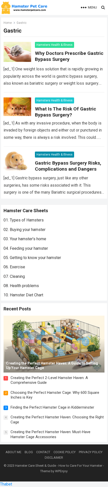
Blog (29, 452)
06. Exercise (14, 267)
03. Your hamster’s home (25, 238)
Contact (43, 452)
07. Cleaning (14, 276)
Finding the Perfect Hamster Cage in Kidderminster (52, 407)
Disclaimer (54, 457)
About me (13, 452)
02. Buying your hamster (24, 229)
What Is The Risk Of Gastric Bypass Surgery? (65, 112)
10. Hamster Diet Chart (23, 295)
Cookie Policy (64, 452)
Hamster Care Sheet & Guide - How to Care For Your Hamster (58, 465)
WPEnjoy (61, 471)
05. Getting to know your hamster (32, 257)
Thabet (6, 484)
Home (8, 23)
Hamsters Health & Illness (54, 45)
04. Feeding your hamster (26, 248)
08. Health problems (21, 285)
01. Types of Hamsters (24, 220)
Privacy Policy (90, 452)
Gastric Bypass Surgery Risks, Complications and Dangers (68, 166)
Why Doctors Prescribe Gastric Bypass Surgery (69, 56)
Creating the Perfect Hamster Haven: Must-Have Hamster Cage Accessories (50, 434)
